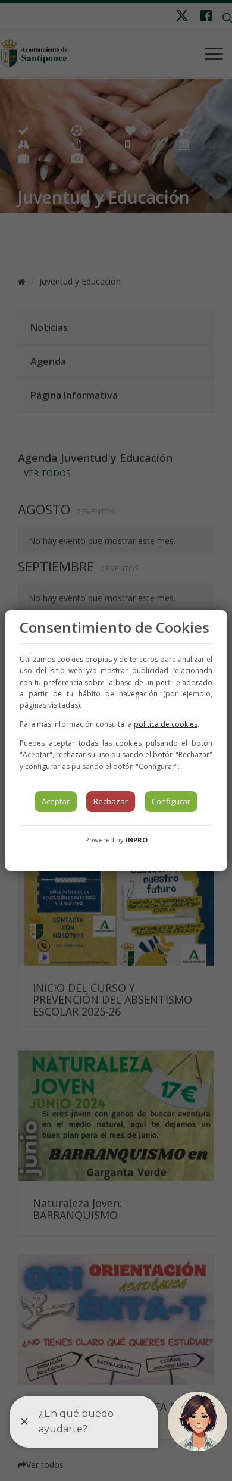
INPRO (137, 839)
